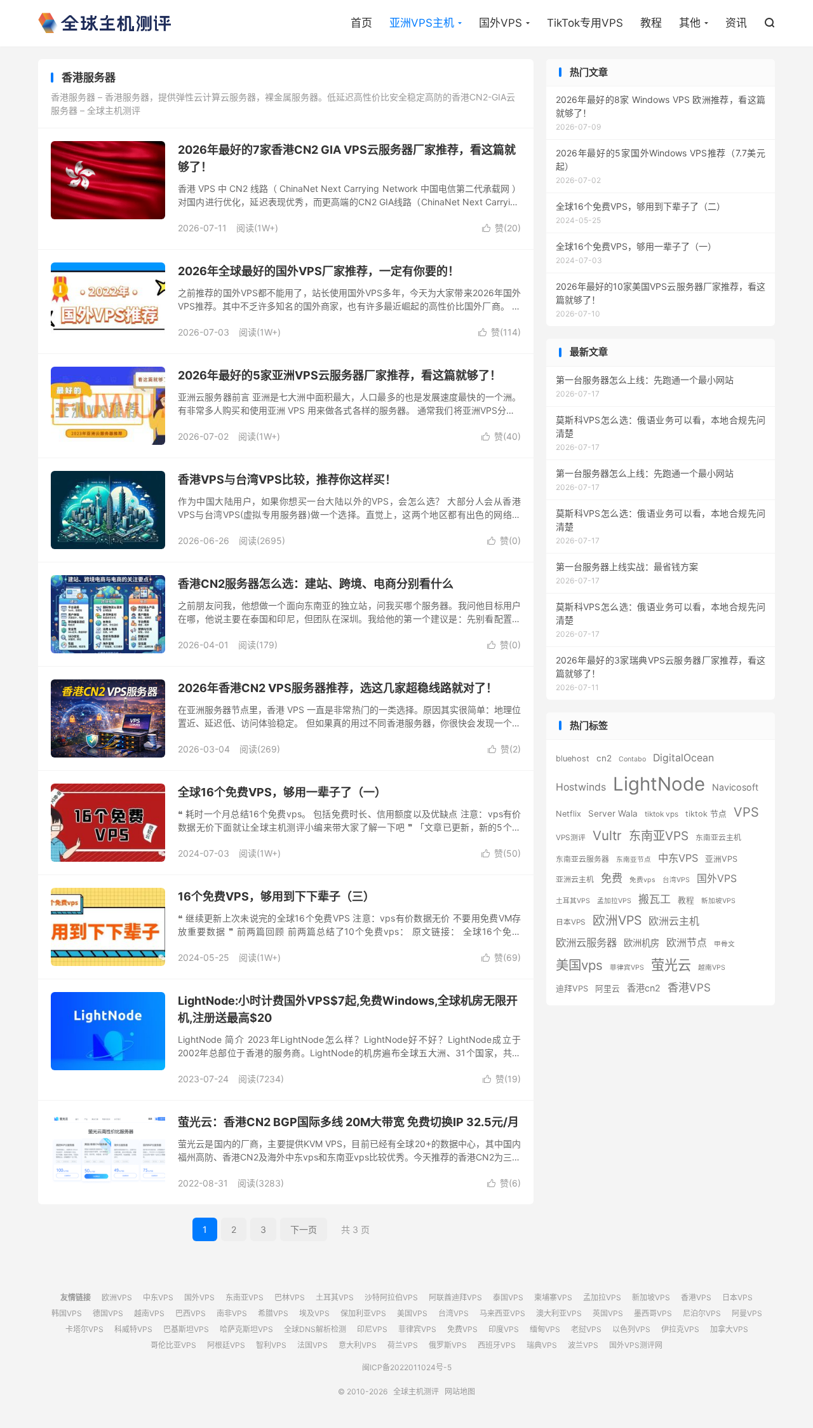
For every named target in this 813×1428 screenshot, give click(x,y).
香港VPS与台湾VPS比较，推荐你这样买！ (287, 479)
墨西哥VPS (653, 1313)
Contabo (632, 759)
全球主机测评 (104, 23)
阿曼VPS (747, 1313)
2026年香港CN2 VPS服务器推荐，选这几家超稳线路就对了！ (337, 688)
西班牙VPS (497, 1345)
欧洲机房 (641, 942)
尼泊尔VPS (702, 1313)
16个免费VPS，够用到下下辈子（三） (276, 896)
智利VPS (271, 1345)
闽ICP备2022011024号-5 (407, 1367)
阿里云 (607, 988)
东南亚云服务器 (582, 859)
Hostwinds (581, 787)
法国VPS (312, 1345)
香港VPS (689, 987)
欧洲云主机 (673, 921)
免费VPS (462, 1329)
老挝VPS (586, 1329)
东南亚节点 (633, 859)
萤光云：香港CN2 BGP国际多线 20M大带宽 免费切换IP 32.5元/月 (348, 1122)
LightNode (659, 784)
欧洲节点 (686, 943)
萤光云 (671, 965)
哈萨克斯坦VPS (246, 1329)
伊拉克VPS (680, 1329)
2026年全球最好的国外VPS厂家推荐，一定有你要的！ (318, 271)
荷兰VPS (402, 1345)
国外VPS (500, 23)
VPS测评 (571, 837)
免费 (611, 878)
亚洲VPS (721, 859)
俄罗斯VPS (448, 1345)
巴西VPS (190, 1313)
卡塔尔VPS (84, 1329)
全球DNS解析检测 (315, 1329)
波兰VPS (583, 1345)
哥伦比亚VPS (173, 1345)
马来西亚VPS (502, 1313)
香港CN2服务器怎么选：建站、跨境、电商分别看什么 (316, 583)
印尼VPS (372, 1329)
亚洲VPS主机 (421, 23)
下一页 (303, 1229)
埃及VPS (314, 1313)
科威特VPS (133, 1329)
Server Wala (613, 813)
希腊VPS (273, 1313)
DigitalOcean (683, 758)
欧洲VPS (617, 920)
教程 (651, 23)
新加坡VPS (718, 901)
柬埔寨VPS (553, 1297)
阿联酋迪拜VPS (455, 1297)
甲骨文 (724, 944)
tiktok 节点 (706, 814)
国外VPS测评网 (635, 1345)
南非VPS (232, 1313)
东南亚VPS (659, 836)
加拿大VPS (729, 1329)
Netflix (568, 814)
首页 (361, 23)
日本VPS (571, 922)
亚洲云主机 (575, 879)
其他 (690, 23)
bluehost (572, 758)
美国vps (579, 965)
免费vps (642, 880)
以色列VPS (631, 1329)
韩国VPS (66, 1313)
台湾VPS (676, 880)
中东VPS (678, 858)
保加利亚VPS (363, 1313)
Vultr (607, 835)
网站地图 (460, 1391)
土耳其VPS (573, 901)
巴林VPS (289, 1297)
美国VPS (412, 1313)
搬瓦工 (654, 899)
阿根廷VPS (226, 1345)
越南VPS (711, 967)
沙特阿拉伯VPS (391, 1297)
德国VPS (108, 1313)
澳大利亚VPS (559, 1313)
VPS (746, 812)
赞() (501, 227)
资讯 (736, 23)
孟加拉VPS (614, 901)
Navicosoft (735, 787)
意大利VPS (358, 1345)
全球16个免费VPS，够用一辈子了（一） (282, 792)
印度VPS (503, 1329)
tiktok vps (661, 814)
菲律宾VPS (627, 967)
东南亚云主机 (718, 837)
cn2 (604, 758)
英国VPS (608, 1313)
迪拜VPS (572, 988)
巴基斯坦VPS (186, 1329)
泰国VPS (508, 1297)
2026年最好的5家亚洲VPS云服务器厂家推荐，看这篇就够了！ (339, 375)
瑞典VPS (542, 1345)
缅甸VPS (545, 1329)
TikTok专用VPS (585, 23)
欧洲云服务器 (586, 942)
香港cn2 (644, 988)
